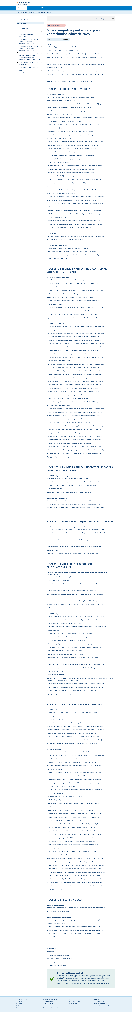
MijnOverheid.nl (97, 999)
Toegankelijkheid (48, 1004)
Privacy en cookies (48, 1001)
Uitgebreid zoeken (41, 12)
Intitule (21, 32)
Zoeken (31, 8)
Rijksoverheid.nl (97, 1001)
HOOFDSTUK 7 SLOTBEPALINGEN (27, 67)
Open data (71, 999)
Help (19, 1006)
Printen (109, 19)
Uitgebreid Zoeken (41, 8)
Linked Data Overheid (74, 1001)
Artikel (20, 70)
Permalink (99, 19)
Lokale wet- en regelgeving (29, 12)
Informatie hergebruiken (50, 999)
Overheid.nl (21, 8)
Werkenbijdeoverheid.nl (100, 1006)
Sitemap (45, 1006)
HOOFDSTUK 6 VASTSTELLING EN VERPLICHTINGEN (27, 64)
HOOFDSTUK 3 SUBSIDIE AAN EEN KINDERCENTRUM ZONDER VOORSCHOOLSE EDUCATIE (27, 48)
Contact (20, 1001)
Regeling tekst (21, 23)
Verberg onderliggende (17, 34)
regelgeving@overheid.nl (102, 983)
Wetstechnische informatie (24, 20)
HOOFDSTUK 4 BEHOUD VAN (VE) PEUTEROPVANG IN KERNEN (27, 54)
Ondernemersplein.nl (99, 1004)
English (20, 1004)
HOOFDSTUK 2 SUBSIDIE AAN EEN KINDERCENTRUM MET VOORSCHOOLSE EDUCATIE (27, 41)
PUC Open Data (72, 1004)
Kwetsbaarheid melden (49, 1008)
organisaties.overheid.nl (97, 980)
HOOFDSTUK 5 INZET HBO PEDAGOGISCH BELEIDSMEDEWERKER (28, 59)
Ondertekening (23, 73)
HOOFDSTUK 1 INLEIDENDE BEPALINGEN (26, 35)
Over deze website (23, 999)
